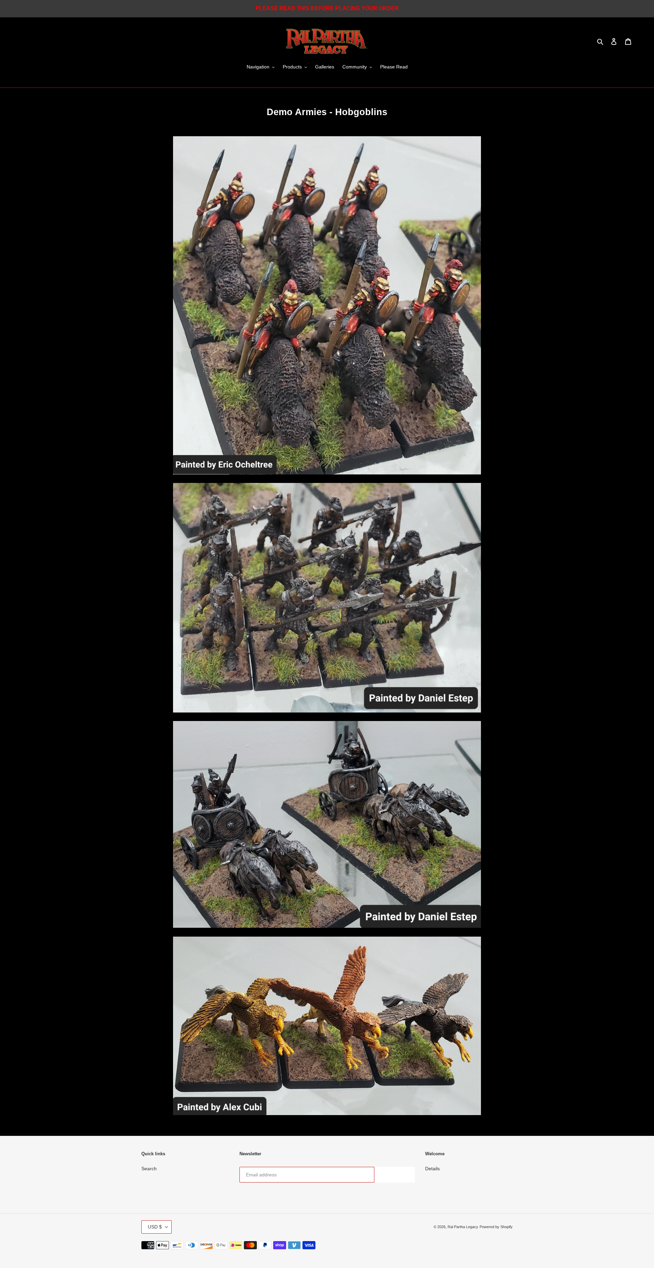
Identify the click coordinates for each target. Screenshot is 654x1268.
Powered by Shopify (496, 1227)
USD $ (155, 1227)
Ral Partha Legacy (463, 1227)
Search (149, 1168)
